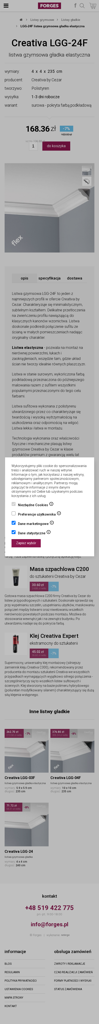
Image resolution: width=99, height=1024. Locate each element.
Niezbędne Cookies (36, 505)
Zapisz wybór (26, 543)
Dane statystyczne (34, 533)
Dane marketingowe (36, 524)
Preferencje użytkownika (39, 515)
